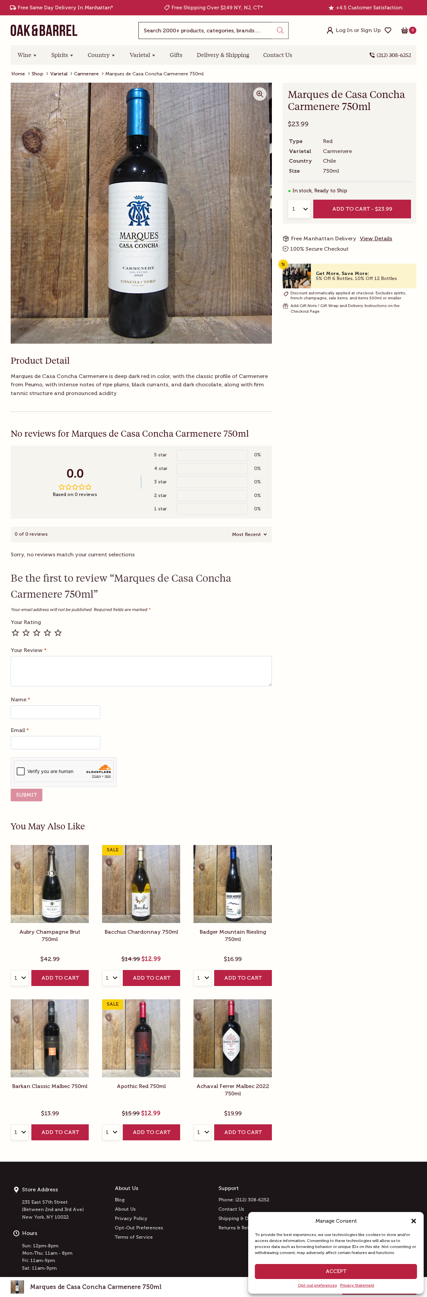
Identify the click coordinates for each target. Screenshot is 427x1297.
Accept (336, 1271)
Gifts (176, 54)
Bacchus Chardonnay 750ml (141, 932)
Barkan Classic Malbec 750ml (49, 1086)
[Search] (280, 30)
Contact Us (277, 54)
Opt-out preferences (317, 1285)
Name (20, 699)
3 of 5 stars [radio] (36, 632)
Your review (29, 650)
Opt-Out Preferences (139, 1228)
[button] (413, 1221)
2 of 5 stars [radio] (26, 632)
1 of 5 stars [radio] (15, 632)
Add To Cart (60, 978)
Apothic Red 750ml (141, 1086)
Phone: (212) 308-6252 (244, 1200)
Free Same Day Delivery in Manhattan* (65, 8)
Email (20, 730)
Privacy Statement (357, 1285)
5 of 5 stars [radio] (58, 632)
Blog (120, 1200)
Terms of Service (134, 1237)
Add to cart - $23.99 (362, 209)
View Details (376, 238)
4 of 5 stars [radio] (47, 632)
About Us (125, 1209)
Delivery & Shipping (223, 54)
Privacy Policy (131, 1218)
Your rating (26, 622)
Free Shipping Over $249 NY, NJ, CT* (217, 8)
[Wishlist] (388, 30)
